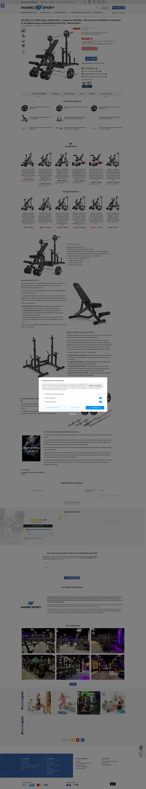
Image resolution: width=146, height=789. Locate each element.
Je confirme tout (95, 407)
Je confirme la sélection (53, 407)
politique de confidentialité (95, 385)
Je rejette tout (75, 407)
